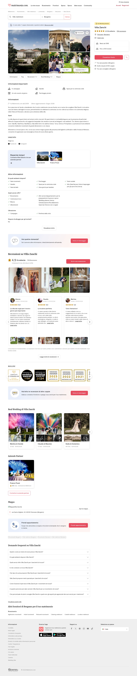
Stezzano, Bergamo (103, 35)
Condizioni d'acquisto (14, 633)
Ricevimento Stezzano (44, 537)
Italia (106, 629)
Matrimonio (11, 11)
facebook (13, 144)
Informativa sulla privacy (15, 636)
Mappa (58, 77)
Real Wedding (46, 77)
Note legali (11, 630)
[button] (49, 159)
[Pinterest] (79, 628)
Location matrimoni (83, 614)
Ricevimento (46, 6)
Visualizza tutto (49, 228)
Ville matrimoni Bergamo (29, 537)
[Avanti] (90, 322)
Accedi (118, 5)
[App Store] (45, 636)
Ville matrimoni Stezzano (59, 537)
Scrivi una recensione (78, 261)
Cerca (67, 17)
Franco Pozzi (15, 483)
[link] (21, 431)
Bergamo (50, 11)
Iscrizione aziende (13, 649)
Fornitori (56, 6)
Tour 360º (65, 70)
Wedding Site (12, 660)
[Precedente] (8, 322)
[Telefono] (126, 57)
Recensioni (32, 77)
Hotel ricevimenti (29, 614)
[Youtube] (88, 628)
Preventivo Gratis (109, 57)
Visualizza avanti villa (14, 602)
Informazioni (13, 77)
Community (88, 6)
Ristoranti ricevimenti (42, 614)
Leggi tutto (12, 137)
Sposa (63, 6)
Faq (22, 77)
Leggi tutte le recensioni (48, 357)
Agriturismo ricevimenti (14, 614)
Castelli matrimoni (70, 614)
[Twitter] (75, 628)
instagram (23, 144)
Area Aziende (124, 2)
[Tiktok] (92, 628)
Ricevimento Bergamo (15, 537)
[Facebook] (71, 628)
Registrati (125, 5)
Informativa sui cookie (14, 638)
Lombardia (41, 11)
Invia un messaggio (79, 241)
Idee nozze (78, 6)
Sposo (70, 6)
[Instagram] (83, 628)
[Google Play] (59, 636)
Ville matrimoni (31, 11)
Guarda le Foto (81, 70)
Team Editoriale (12, 655)
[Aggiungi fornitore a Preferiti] (87, 32)
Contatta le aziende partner (19, 493)
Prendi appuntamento (78, 525)
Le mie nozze (35, 6)
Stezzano (58, 11)
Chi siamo (11, 652)
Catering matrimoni (56, 614)
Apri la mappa (83, 509)
